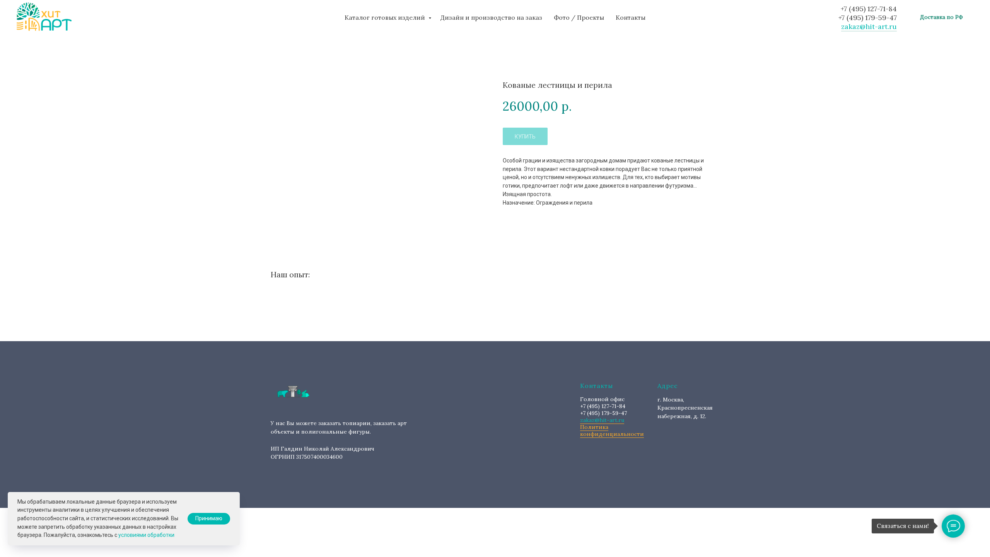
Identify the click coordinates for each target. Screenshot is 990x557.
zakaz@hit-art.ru (869, 26)
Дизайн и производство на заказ (491, 17)
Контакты (630, 17)
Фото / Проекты (579, 17)
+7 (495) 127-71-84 (869, 8)
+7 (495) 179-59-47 (867, 17)
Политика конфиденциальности (612, 430)
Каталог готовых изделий (386, 17)
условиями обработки (146, 535)
